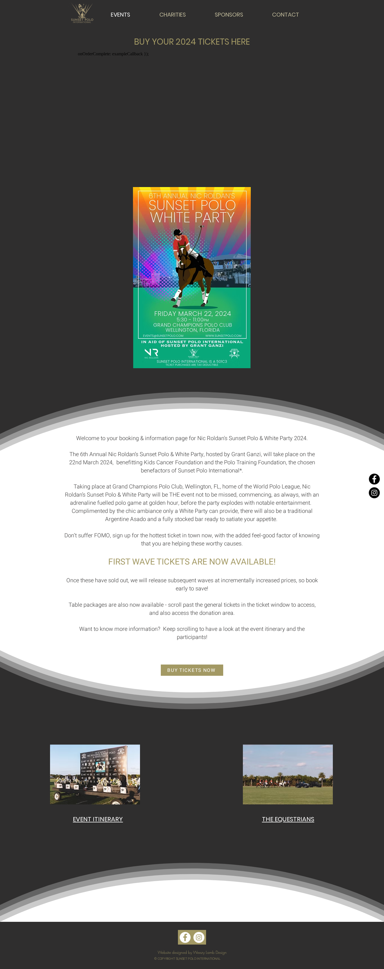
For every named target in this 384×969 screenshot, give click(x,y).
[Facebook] (374, 479)
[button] (95, 774)
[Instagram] (374, 492)
